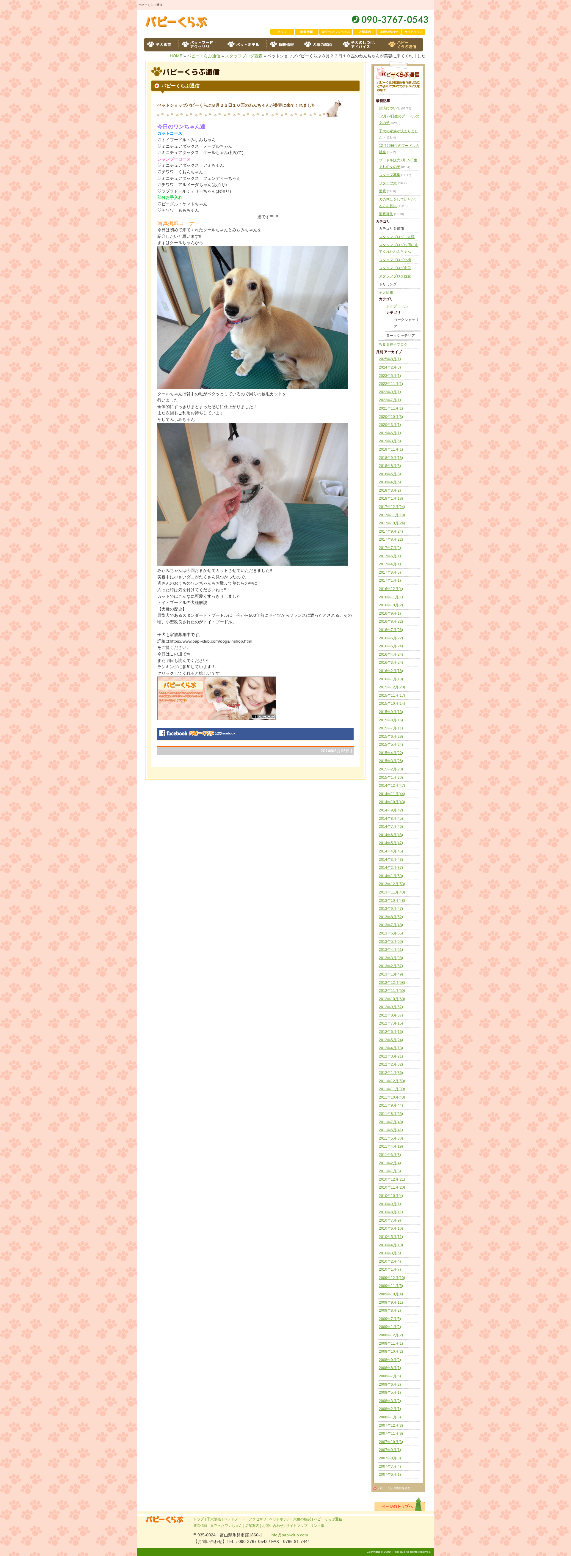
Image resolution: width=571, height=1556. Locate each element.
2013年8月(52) (391, 917)
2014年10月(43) (392, 802)
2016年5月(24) (391, 646)
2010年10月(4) (391, 1196)
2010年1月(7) (390, 1269)
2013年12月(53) (392, 884)
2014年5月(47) (391, 843)
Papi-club (399, 1551)
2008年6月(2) (390, 1384)
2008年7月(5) (390, 1376)
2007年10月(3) (391, 1442)
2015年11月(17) (392, 695)
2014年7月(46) (391, 827)
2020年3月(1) (390, 425)
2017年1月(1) (390, 580)
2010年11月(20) (392, 1187)
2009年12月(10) (392, 1278)
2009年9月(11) (391, 1302)
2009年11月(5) (391, 1286)
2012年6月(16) (391, 1032)
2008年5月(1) (390, 1392)
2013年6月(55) (391, 933)
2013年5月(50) (391, 942)
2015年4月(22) (391, 753)
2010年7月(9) (390, 1220)
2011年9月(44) (391, 1105)
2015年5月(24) (391, 744)
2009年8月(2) (390, 1310)
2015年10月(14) (392, 703)
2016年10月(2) (391, 605)
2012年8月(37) (391, 1015)
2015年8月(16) (391, 720)
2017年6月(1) (390, 556)
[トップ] (282, 32)
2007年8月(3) (390, 1458)
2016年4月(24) (391, 654)
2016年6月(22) (391, 638)
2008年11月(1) (391, 1343)
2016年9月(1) (390, 613)
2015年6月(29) (391, 736)
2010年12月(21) (392, 1179)
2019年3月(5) (390, 441)
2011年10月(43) (392, 1097)
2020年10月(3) (391, 417)
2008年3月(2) (390, 1401)
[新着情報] (307, 32)
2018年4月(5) (390, 482)
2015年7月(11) (391, 728)
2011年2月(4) (390, 1163)
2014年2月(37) (391, 868)
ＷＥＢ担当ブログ (393, 344)
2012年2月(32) (391, 1064)
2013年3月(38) (391, 958)
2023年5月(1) (390, 376)
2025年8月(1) (390, 359)
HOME (176, 56)
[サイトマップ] (413, 32)
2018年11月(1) (391, 449)
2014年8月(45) (391, 818)
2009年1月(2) (390, 1327)
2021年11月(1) (391, 408)
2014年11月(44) (392, 794)
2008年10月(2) (391, 1351)
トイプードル (397, 306)
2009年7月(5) (390, 1319)
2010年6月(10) (391, 1228)
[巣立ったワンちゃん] (336, 32)
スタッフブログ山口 (395, 268)
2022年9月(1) (390, 392)
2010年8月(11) (391, 1212)
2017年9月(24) (391, 531)
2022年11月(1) (391, 384)
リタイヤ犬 (388, 183)
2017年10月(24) (392, 523)
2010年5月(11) (391, 1237)
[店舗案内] (365, 32)
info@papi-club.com (289, 1535)
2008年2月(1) (390, 1409)
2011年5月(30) (391, 1138)
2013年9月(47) (391, 909)
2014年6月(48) (391, 835)
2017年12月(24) (392, 507)
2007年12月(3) (391, 1425)
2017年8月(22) (391, 539)
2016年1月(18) (391, 679)
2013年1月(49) (391, 974)
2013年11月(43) (392, 892)
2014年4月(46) (391, 851)
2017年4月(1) (390, 564)
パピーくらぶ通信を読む (394, 1488)
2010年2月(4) (390, 1261)
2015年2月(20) (391, 769)
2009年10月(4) (391, 1294)
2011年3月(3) (390, 1155)
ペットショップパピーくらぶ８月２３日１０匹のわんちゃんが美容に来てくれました (236, 105)
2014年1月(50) (391, 876)
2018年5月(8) (390, 474)
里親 (382, 191)
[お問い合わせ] (389, 32)
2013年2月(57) (391, 966)
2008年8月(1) (390, 1368)
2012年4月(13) (391, 1048)
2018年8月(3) (390, 466)
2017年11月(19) (392, 515)
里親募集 (386, 214)
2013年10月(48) (392, 901)
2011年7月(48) (391, 1122)
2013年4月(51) (391, 950)
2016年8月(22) (391, 621)
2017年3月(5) (390, 572)
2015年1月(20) (391, 777)
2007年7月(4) (390, 1466)
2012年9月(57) (391, 1007)
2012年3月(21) (391, 1056)
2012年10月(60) (392, 999)
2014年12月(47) (392, 785)
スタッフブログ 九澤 (397, 237)
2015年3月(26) (391, 761)
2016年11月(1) (391, 597)
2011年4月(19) (391, 1146)
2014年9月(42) (391, 810)
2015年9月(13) (391, 712)
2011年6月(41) (391, 1130)
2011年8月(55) (391, 1114)
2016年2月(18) (391, 671)
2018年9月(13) (391, 458)
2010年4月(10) (391, 1245)
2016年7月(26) (391, 630)
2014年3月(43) (391, 860)
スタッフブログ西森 (244, 56)
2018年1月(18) (391, 498)
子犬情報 (386, 292)
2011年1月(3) (390, 1171)
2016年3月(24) (391, 662)
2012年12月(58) (392, 983)
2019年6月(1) (390, 433)
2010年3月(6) (390, 1253)
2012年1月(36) (391, 1073)
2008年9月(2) (390, 1360)
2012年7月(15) (391, 1023)
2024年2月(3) (390, 367)
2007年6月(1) (390, 1474)
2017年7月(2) (390, 548)
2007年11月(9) (391, 1433)
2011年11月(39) (392, 1089)
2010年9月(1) (390, 1204)
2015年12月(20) (392, 687)
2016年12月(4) (391, 589)
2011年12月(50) (392, 1081)
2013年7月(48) (391, 925)
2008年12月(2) (391, 1335)
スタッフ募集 (389, 175)
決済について (389, 108)
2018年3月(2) (390, 490)
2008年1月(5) (390, 1417)
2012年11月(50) (392, 991)
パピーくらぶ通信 (203, 56)
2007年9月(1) (390, 1450)
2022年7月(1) (390, 400)
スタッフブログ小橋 (395, 260)
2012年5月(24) (391, 1040)
